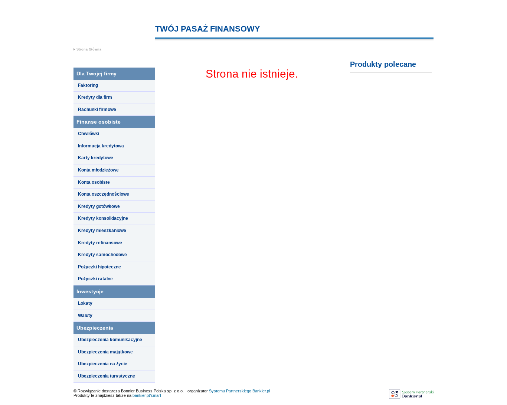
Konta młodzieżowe (98, 170)
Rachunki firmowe (97, 109)
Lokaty (85, 303)
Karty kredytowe (95, 157)
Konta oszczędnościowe (103, 194)
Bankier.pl (261, 391)
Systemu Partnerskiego (230, 391)
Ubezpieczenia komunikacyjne (110, 339)
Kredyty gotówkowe (99, 206)
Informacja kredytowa (101, 145)
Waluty (85, 315)
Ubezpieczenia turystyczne (106, 376)
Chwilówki (88, 133)
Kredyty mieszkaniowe (102, 230)
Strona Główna (88, 49)
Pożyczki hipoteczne (99, 267)
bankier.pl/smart (147, 395)
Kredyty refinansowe (100, 242)
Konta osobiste (94, 182)
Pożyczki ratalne (95, 278)
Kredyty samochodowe (102, 254)
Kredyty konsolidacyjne (103, 218)
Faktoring (88, 85)
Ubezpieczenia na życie (102, 363)
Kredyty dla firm (95, 97)
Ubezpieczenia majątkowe (105, 352)
